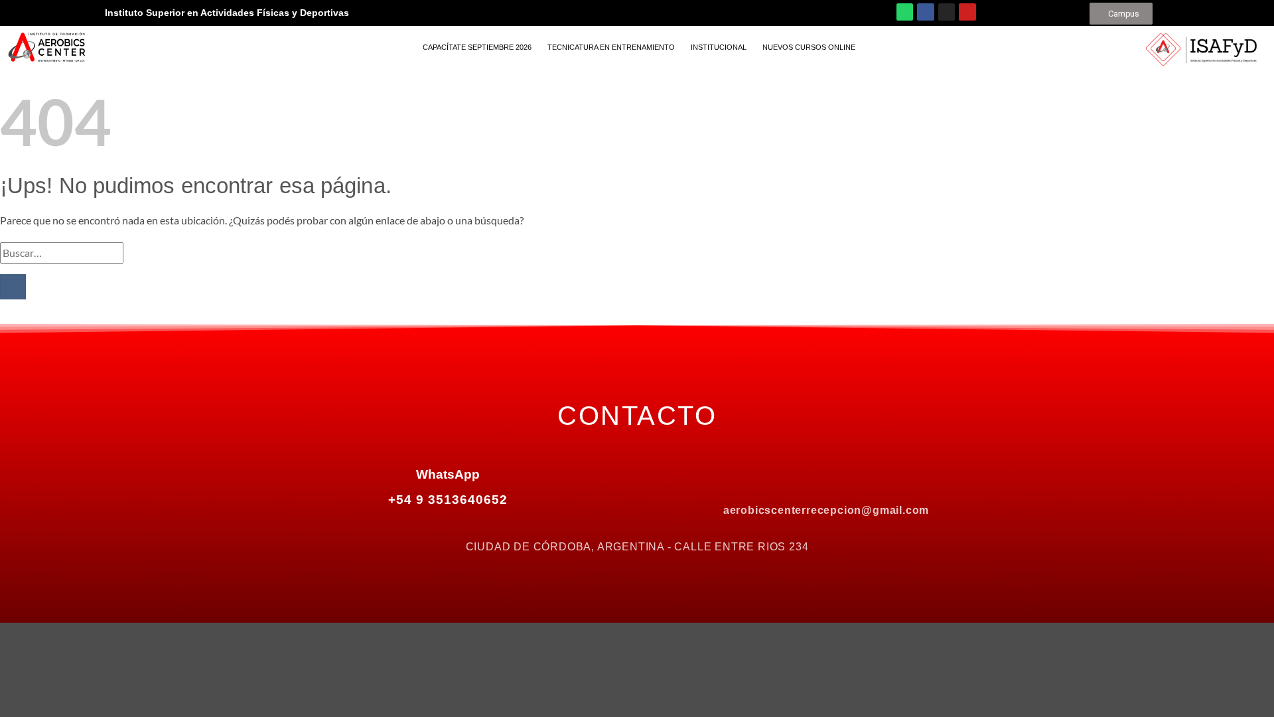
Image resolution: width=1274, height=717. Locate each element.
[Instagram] (947, 12)
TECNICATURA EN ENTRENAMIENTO (611, 47)
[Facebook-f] (770, 476)
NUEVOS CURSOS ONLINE (808, 47)
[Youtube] (967, 12)
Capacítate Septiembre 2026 (477, 47)
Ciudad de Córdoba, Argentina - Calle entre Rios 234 (637, 546)
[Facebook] (925, 12)
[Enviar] (13, 287)
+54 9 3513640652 (447, 500)
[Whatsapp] (905, 12)
